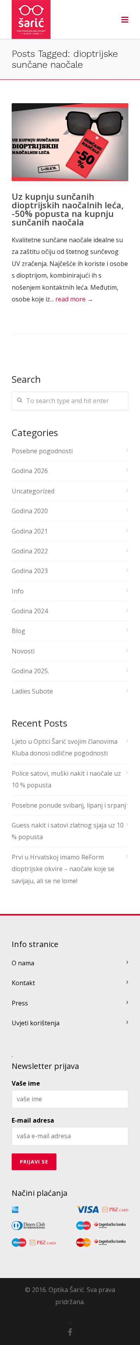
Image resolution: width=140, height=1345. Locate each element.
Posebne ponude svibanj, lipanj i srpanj (69, 805)
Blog (18, 631)
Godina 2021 (30, 531)
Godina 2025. (30, 671)
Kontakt (23, 983)
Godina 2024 (30, 611)
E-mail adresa (33, 1120)
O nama (23, 963)
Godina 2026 (30, 471)
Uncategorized (33, 491)
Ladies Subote (32, 691)
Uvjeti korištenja (36, 1023)
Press (20, 1003)
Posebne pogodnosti (42, 451)
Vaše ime (26, 1083)
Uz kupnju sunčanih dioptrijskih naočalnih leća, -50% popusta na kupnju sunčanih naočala (68, 209)
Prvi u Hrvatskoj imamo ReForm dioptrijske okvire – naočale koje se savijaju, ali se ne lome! (63, 869)
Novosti (23, 651)
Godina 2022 (30, 551)
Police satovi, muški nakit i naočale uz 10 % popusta (66, 779)
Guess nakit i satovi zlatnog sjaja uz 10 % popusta (68, 831)
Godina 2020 (30, 511)
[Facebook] (70, 1332)
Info (18, 591)
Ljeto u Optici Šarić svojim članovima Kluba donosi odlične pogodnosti (64, 747)
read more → (74, 299)
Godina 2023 (30, 571)
